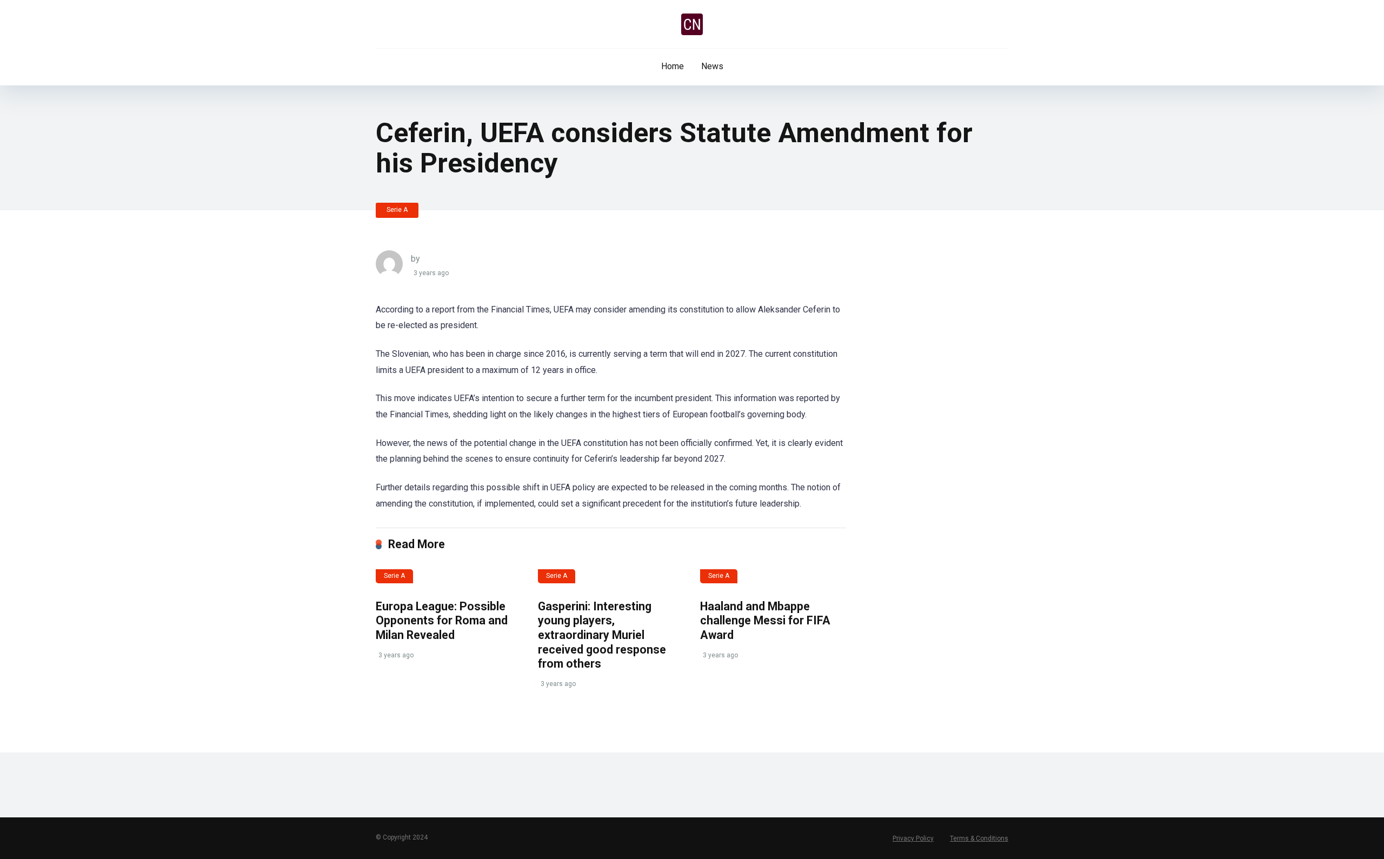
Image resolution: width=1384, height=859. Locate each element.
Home (672, 66)
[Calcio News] (692, 24)
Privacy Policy (913, 838)
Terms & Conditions (979, 838)
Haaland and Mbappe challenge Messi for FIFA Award (765, 621)
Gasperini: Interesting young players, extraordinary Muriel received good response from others (602, 635)
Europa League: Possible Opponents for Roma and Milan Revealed (442, 621)
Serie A (397, 210)
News (712, 66)
